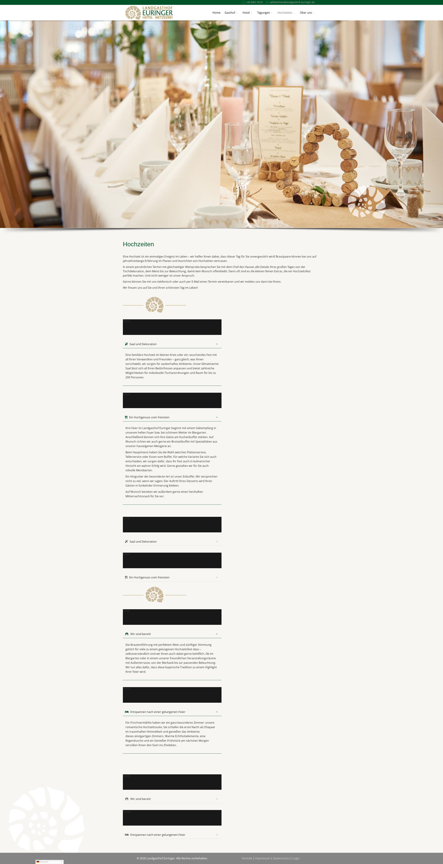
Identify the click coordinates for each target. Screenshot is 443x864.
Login (296, 858)
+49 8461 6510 (254, 2)
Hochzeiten (285, 13)
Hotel (246, 13)
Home (216, 13)
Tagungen (263, 13)
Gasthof (230, 13)
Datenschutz (281, 858)
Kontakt (247, 858)
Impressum (262, 858)
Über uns (306, 13)
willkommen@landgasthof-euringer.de (292, 2)
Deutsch (43, 862)
